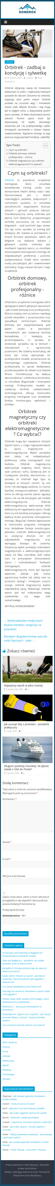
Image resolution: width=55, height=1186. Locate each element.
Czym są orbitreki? (18, 149)
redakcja (30, 78)
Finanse (6, 1046)
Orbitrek (9, 180)
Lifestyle (9, 62)
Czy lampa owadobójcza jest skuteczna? (21, 986)
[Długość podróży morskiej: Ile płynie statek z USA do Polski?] (27, 738)
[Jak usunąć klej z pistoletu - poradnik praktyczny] (27, 696)
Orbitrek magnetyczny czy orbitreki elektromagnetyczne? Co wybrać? (26, 162)
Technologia (8, 1074)
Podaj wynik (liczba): (13, 909)
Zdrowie (6, 1079)
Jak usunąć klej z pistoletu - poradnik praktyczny (26, 725)
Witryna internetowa (13, 876)
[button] (44, 145)
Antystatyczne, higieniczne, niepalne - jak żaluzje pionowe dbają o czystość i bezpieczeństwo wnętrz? (26, 1017)
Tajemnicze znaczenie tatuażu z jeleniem (31, 1122)
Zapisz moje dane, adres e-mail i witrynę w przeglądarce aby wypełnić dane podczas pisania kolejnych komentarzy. (25, 900)
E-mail (6, 859)
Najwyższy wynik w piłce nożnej (23, 685)
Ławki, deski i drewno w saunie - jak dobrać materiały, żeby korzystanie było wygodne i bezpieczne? (23, 978)
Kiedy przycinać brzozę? (23, 1103)
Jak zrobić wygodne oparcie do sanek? (28, 1113)
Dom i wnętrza (9, 1042)
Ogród (5, 1065)
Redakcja (6, 1069)
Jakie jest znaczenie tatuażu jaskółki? (27, 1108)
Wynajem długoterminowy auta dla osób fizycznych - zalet (25, 638)
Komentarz (9, 799)
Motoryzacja (8, 1060)
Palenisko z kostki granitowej (25, 1117)
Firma (5, 1051)
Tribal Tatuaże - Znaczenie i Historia (28, 1149)
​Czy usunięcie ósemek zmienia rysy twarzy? (23, 1025)
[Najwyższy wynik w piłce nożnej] (27, 657)
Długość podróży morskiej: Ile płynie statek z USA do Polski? (26, 767)
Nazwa (7, 842)
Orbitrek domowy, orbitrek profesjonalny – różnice (22, 155)
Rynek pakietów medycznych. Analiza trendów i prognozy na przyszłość (23, 625)
